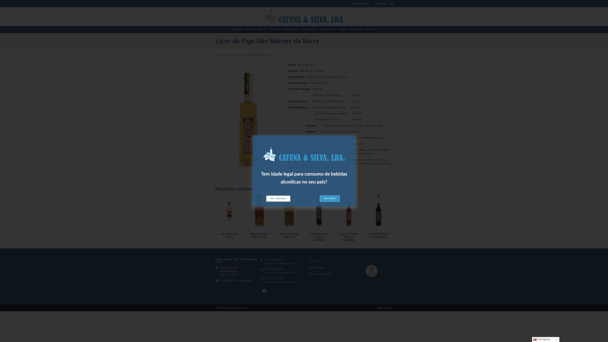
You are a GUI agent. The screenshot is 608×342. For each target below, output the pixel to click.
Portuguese (543, 339)
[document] (304, 171)
